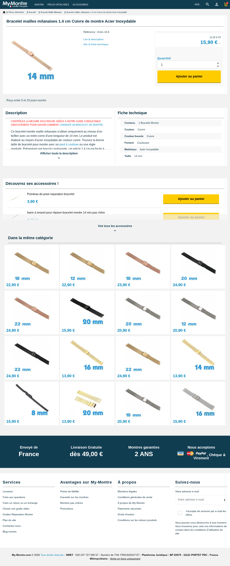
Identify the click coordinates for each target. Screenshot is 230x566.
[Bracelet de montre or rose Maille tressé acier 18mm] (143, 262)
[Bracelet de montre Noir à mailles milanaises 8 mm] (31, 399)
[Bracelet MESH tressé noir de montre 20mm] (198, 262)
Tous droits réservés (52, 554)
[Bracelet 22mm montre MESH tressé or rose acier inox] (31, 308)
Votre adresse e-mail (187, 491)
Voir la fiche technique (95, 44)
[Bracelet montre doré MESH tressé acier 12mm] (87, 262)
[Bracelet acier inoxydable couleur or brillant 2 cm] (87, 399)
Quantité (164, 58)
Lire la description (93, 39)
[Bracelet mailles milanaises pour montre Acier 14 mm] (198, 353)
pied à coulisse (69, 144)
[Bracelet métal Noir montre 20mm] (87, 308)
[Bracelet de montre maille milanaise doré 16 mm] (87, 353)
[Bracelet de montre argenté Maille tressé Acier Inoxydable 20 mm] (143, 308)
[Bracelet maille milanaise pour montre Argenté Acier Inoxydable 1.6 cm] (198, 399)
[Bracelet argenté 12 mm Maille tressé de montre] (198, 308)
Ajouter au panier (189, 76)
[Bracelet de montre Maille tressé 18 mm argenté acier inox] (143, 399)
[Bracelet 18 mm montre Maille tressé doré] (31, 262)
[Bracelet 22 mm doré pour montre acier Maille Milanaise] (143, 353)
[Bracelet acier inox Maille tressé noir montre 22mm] (31, 353)
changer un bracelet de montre (81, 125)
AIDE (197, 4)
